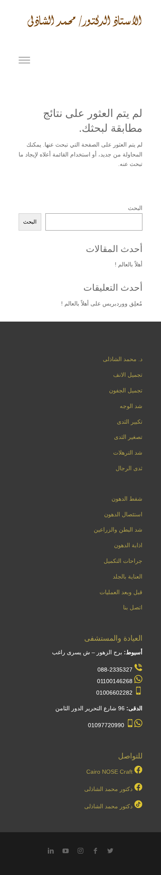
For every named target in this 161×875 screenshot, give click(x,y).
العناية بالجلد (127, 576)
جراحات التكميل (123, 561)
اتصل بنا (132, 607)
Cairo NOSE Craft (109, 771)
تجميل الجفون (125, 390)
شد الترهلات (127, 452)
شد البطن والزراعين (118, 529)
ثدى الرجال (129, 468)
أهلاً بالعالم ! (128, 264)
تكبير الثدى (129, 421)
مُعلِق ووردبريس (122, 303)
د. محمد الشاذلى (122, 359)
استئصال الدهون (123, 514)
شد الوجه (131, 406)
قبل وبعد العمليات (120, 592)
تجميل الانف (127, 374)
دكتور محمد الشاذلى (108, 789)
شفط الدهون (126, 498)
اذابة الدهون (128, 545)
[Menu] (24, 61)
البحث (135, 208)
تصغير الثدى (128, 437)
